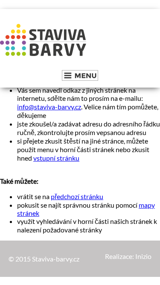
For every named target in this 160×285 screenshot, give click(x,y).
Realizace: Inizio (128, 256)
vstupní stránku (56, 158)
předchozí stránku (77, 196)
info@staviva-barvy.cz (49, 107)
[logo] (43, 40)
